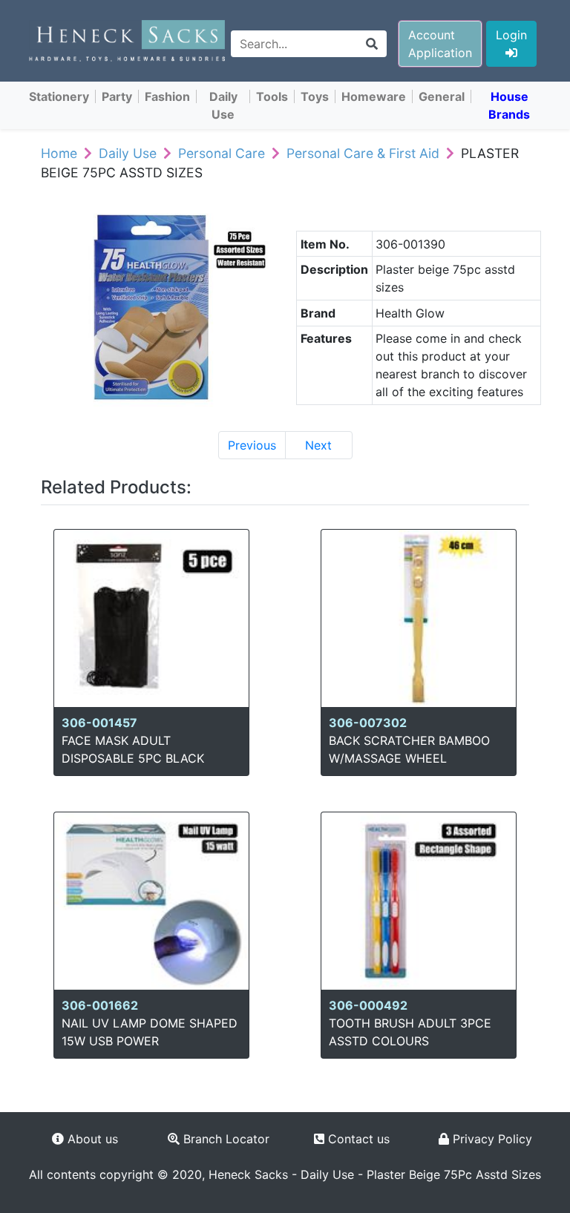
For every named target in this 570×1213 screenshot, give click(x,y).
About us (91, 1138)
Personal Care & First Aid (362, 153)
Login (511, 34)
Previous (252, 445)
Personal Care (221, 153)
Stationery (59, 96)
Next (318, 445)
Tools (272, 96)
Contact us (357, 1138)
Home (59, 153)
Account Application (440, 43)
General (442, 96)
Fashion (167, 96)
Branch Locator (224, 1138)
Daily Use (223, 105)
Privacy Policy (490, 1138)
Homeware (373, 96)
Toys (315, 96)
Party (117, 96)
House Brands (509, 105)
